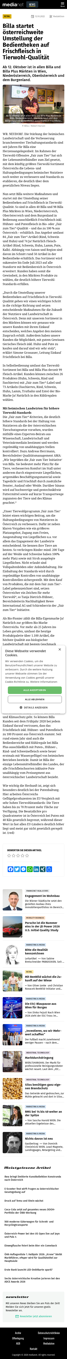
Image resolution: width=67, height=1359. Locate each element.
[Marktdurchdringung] (12, 1061)
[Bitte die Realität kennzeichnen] (12, 954)
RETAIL (7, 16)
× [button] (59, 649)
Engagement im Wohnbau (42, 896)
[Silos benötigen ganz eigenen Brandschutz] (12, 1088)
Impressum (48, 1338)
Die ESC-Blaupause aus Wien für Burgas (40, 1005)
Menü (62, 4)
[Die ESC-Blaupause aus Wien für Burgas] (12, 1008)
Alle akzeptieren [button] (34, 690)
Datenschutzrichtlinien (49, 1333)
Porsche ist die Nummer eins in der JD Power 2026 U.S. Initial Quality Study (42, 926)
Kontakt (33, 1349)
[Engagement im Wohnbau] (12, 900)
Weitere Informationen (43, 681)
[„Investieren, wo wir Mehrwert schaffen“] (12, 1035)
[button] (34, 707)
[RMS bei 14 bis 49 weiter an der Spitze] (12, 1115)
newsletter (17, 1297)
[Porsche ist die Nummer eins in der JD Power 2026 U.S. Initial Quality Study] (12, 927)
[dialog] (33, 679)
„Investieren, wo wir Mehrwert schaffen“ (43, 1032)
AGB (18, 1343)
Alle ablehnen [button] (34, 699)
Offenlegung (18, 1338)
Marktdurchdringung (39, 1057)
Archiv (18, 1333)
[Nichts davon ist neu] (12, 1142)
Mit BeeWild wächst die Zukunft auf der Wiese (43, 978)
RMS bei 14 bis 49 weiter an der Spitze (43, 1113)
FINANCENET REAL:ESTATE (37, 891)
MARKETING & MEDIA (35, 945)
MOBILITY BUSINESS (35, 918)
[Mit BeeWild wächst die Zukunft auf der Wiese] (12, 981)
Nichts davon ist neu (39, 1138)
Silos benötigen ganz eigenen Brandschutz (43, 1086)
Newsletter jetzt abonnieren (33, 1316)
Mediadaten (48, 1343)
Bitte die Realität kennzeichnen (36, 951)
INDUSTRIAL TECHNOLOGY (37, 1053)
